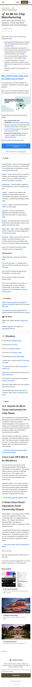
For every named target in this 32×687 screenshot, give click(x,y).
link (23, 53)
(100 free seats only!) (11, 170)
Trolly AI (4, 204)
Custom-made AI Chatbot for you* (14, 42)
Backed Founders (6, 8)
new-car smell (17, 352)
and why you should (8, 380)
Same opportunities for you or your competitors (16, 146)
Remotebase (6, 184)
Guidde (4, 192)
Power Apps (5, 229)
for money (14, 344)
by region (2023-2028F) (17, 356)
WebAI (4, 174)
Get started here (22, 151)
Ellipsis (4, 221)
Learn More (18, 180)
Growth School (6, 164)
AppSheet (5, 210)
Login (17, 2)
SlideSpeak (5, 328)
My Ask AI (5, 237)
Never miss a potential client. (21, 122)
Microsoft (25, 320)
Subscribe (24, 2)
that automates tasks (14, 340)
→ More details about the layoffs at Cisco (15, 497)
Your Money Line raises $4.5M (11, 310)
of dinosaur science (14, 348)
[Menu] (30, 2)
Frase (4, 247)
